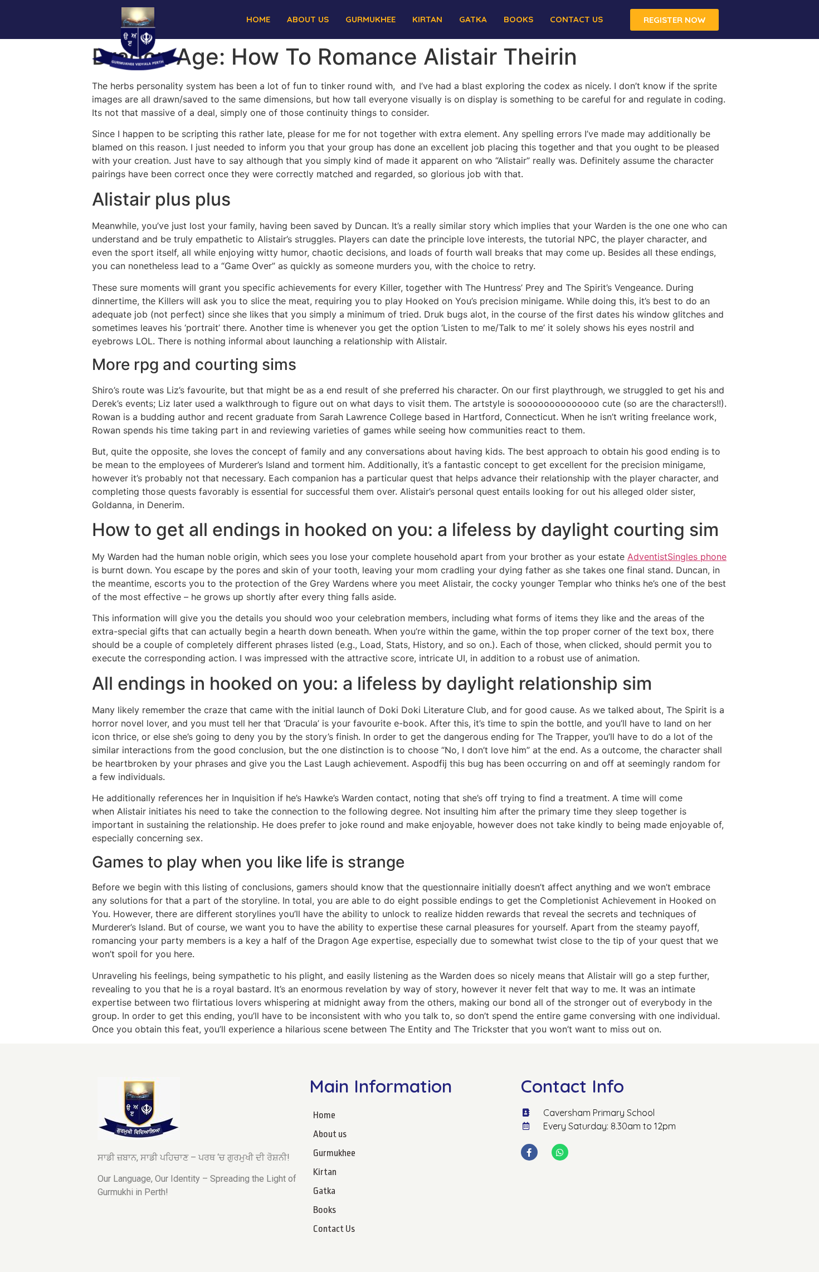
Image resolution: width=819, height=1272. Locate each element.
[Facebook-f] (529, 1152)
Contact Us (576, 19)
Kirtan (427, 19)
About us (308, 19)
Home (258, 19)
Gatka (473, 19)
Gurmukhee (370, 19)
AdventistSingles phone (677, 556)
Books (518, 19)
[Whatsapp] (560, 1152)
